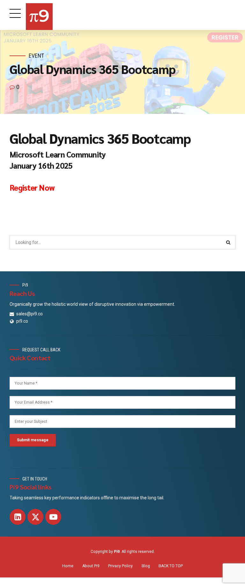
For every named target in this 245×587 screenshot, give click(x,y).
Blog (146, 566)
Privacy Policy (120, 566)
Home (67, 566)
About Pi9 (91, 566)
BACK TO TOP (171, 566)
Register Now (32, 187)
